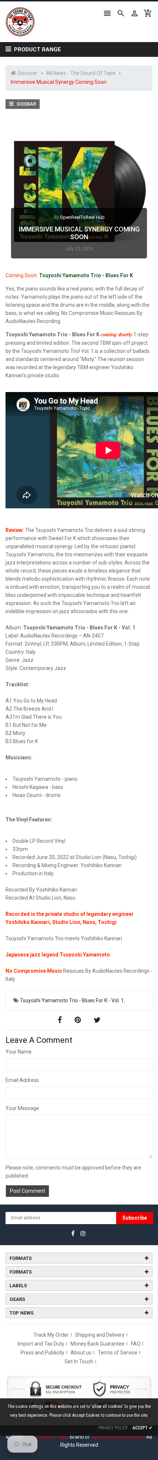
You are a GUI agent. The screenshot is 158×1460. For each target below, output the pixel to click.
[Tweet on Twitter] (97, 1020)
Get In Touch (79, 1361)
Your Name (19, 1052)
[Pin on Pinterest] (78, 1020)
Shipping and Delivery (100, 1335)
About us (81, 1353)
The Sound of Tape (46, 1437)
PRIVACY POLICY (113, 1427)
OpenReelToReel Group (118, 1437)
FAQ (135, 1344)
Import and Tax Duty (41, 1344)
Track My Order (51, 1335)
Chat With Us (22, 1456)
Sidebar (25, 104)
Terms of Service (117, 1353)
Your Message (22, 1108)
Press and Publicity (42, 1353)
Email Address (22, 1080)
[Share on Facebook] (60, 1020)
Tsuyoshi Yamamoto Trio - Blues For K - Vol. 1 (72, 1000)
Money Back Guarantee (98, 1344)
